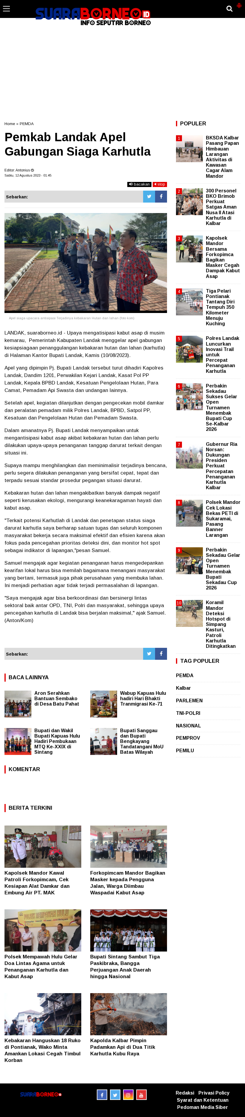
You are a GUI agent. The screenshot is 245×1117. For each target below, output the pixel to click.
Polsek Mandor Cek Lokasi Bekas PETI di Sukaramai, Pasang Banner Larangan (223, 518)
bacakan (141, 184)
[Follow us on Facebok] (102, 1094)
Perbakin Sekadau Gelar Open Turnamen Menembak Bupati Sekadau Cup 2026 (223, 568)
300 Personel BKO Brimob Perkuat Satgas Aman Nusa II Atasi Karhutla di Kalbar (221, 207)
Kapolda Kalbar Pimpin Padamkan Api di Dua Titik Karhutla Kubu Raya (122, 1047)
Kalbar (183, 688)
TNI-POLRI (188, 713)
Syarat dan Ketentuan (203, 1100)
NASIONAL (188, 725)
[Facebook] (161, 197)
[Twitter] (149, 197)
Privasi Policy (213, 1092)
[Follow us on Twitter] (115, 1094)
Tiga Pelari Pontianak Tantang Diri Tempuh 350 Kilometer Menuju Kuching (220, 307)
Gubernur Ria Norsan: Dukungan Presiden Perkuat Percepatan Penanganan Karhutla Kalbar (221, 466)
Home (9, 123)
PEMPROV (188, 738)
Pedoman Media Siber (202, 1107)
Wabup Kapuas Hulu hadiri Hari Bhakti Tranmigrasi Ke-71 (143, 698)
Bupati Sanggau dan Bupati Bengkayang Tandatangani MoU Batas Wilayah (141, 741)
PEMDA (27, 123)
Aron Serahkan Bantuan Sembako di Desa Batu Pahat (56, 698)
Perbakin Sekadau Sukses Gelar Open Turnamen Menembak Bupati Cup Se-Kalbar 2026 (221, 407)
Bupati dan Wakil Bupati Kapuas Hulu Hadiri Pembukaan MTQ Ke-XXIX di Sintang (57, 741)
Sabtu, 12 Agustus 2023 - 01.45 (27, 175)
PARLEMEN (189, 700)
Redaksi (185, 1092)
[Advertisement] (122, 73)
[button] (239, 3)
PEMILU (185, 750)
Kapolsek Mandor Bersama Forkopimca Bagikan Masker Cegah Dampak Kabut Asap (223, 257)
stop (160, 184)
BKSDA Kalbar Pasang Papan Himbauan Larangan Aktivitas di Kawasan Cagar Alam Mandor (222, 156)
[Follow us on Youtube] (141, 1094)
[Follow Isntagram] (128, 1094)
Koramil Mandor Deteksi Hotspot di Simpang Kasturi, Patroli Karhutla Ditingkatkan (221, 624)
